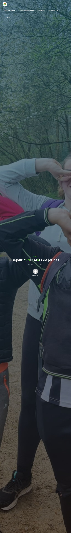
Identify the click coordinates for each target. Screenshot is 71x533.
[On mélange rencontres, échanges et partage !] (9, 4)
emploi (35, 256)
